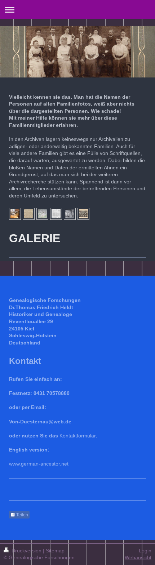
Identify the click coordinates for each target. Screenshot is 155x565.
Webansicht (138, 557)
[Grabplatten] (69, 213)
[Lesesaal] (14, 213)
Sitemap (55, 550)
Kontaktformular (77, 436)
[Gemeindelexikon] (56, 213)
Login (145, 550)
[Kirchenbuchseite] (28, 213)
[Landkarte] (42, 213)
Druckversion (26, 550)
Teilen (21, 514)
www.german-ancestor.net (38, 464)
